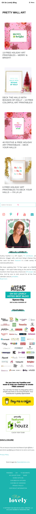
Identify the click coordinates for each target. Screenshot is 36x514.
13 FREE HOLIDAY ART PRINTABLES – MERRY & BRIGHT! (15, 55)
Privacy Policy (4, 455)
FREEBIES (9, 473)
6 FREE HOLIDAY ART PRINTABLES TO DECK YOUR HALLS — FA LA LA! (17, 189)
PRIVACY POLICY (18, 485)
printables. (15, 276)
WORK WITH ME (18, 478)
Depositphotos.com (23, 462)
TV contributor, (28, 256)
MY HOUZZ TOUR (14, 475)
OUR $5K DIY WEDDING (18, 483)
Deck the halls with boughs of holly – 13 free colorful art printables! (18, 100)
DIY (17, 473)
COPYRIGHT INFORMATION (18, 488)
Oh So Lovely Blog (9, 2)
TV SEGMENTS (25, 473)
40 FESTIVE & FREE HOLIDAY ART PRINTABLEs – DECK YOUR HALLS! (17, 145)
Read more (3, 279)
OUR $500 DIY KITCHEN (18, 480)
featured (18, 260)
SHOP (25, 475)
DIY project (30, 272)
